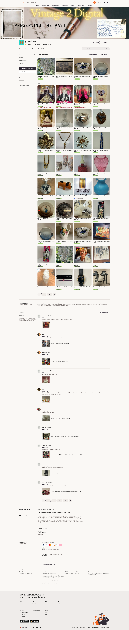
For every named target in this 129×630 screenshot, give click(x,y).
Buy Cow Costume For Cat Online (72, 573)
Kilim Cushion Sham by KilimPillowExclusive (51, 583)
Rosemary (44, 482)
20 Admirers (21, 80)
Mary (43, 389)
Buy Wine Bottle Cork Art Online (49, 573)
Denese (43, 315)
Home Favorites (55, 5)
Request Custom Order (28, 68)
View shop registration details (49, 564)
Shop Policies (41, 48)
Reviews (27, 48)
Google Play (34, 621)
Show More (64, 586)
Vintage (72, 5)
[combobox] (59, 2)
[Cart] (107, 2)
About (33, 48)
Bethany (43, 370)
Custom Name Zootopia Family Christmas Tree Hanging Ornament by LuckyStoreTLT (52, 581)
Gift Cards (90, 5)
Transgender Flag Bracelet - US (25, 573)
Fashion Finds (65, 5)
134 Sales (21, 77)
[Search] (94, 2)
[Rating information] (26, 44)
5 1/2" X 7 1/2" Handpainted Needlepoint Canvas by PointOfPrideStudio (98, 574)
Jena (43, 463)
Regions (107, 627)
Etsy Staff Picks (45, 5)
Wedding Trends (80, 5)
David (43, 445)
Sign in (99, 2)
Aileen (43, 408)
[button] (96, 42)
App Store (24, 621)
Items (20, 48)
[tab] (27, 54)
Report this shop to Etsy (24, 85)
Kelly (43, 334)
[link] (39, 294)
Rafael (43, 427)
